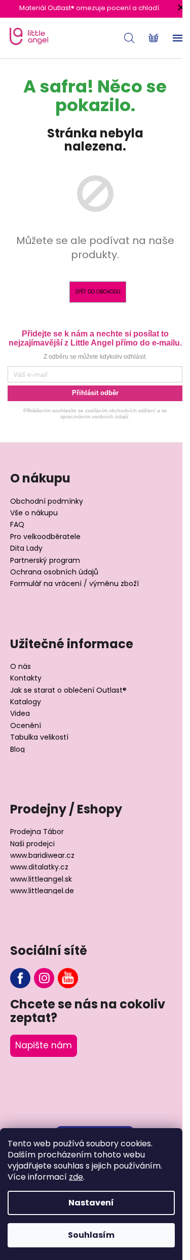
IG (44, 978)
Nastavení (91, 1202)
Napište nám (43, 1045)
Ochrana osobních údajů (54, 572)
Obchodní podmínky (46, 501)
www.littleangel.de (42, 891)
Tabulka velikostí (39, 737)
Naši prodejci (32, 844)
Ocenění (25, 726)
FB (20, 978)
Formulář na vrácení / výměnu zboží (74, 584)
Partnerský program (45, 560)
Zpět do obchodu (98, 292)
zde (76, 1177)
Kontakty (26, 678)
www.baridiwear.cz (42, 855)
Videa (20, 713)
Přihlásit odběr (95, 393)
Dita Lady (26, 548)
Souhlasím (91, 1235)
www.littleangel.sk (41, 879)
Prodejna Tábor (37, 832)
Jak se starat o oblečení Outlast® (68, 690)
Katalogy (25, 702)
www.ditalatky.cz (39, 867)
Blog (17, 749)
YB (68, 978)
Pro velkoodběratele (45, 537)
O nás (20, 666)
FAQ (17, 524)
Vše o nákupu (34, 513)
